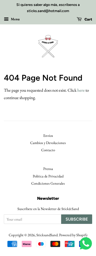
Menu (15, 19)
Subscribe (77, 219)
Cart (88, 19)
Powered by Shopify (73, 234)
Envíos (48, 135)
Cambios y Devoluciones (48, 142)
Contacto (48, 149)
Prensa (48, 168)
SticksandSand (47, 234)
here (81, 90)
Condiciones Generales (48, 183)
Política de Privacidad (48, 176)
